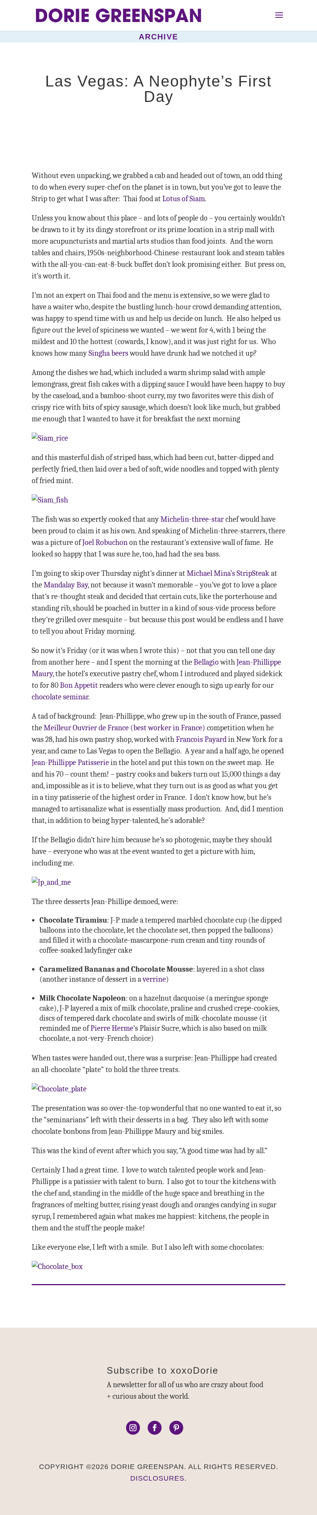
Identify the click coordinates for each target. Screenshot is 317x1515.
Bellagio (206, 662)
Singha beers (108, 353)
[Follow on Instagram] (133, 1428)
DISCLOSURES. (158, 1478)
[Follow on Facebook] (155, 1428)
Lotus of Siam (183, 198)
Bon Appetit (79, 685)
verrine (154, 979)
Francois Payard (201, 739)
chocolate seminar (60, 696)
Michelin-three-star (192, 519)
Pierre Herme (111, 1028)
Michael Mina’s (211, 573)
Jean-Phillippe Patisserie (70, 762)
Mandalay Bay (66, 584)
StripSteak (253, 573)
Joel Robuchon (105, 542)
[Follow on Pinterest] (176, 1428)
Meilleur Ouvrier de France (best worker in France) (124, 727)
